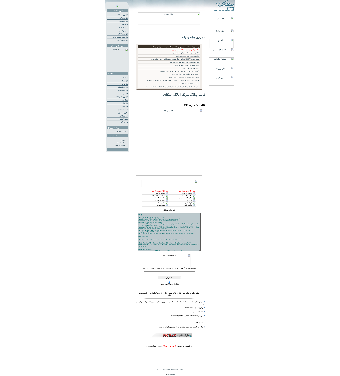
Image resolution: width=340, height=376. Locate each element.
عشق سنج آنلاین (123, 109)
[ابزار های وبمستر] (117, 69)
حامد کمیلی (124, 24)
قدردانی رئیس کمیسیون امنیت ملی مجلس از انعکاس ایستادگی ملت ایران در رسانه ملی (172, 80)
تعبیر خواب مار (123, 21)
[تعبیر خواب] (221, 85)
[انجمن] (221, 47)
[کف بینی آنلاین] (221, 19)
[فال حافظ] (221, 38)
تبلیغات (123, 140)
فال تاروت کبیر (123, 18)
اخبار (166, 374)
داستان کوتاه (124, 119)
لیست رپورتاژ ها (121, 131)
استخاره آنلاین (124, 116)
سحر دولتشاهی (123, 30)
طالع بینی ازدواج (123, 113)
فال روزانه (125, 84)
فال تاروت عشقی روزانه (120, 37)
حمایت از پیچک (120, 142)
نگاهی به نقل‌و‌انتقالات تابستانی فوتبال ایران (186, 53)
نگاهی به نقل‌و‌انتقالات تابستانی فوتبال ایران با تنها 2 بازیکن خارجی (179, 71)
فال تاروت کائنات (123, 34)
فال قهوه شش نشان (121, 97)
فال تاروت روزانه (123, 90)
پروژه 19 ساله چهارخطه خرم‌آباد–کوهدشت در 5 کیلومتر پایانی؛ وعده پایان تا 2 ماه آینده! (172, 86)
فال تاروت (125, 93)
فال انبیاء (125, 103)
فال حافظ (125, 81)
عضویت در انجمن (120, 145)
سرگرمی (125, 100)
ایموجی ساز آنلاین (122, 40)
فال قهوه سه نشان (122, 15)
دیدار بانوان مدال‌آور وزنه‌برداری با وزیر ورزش (185, 74)
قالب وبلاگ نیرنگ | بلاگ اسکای (184, 94)
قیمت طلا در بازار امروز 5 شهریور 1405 (187, 65)
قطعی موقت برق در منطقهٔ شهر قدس (187, 56)
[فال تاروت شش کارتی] (169, 24)
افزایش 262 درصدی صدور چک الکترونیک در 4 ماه (184, 77)
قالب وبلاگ (124, 122)
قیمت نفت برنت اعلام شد (191, 68)
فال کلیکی (125, 106)
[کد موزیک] (221, 57)
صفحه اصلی (124, 77)
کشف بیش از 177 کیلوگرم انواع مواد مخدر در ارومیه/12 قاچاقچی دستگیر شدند (175, 59)
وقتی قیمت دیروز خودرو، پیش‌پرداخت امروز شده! (184, 62)
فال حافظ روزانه (123, 87)
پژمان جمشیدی (123, 27)
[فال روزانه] (221, 75)
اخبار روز (200, 37)
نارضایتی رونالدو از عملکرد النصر (189, 83)
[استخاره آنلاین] (221, 66)
